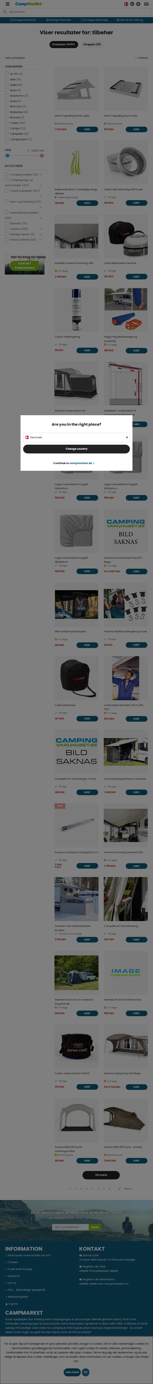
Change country (77, 449)
